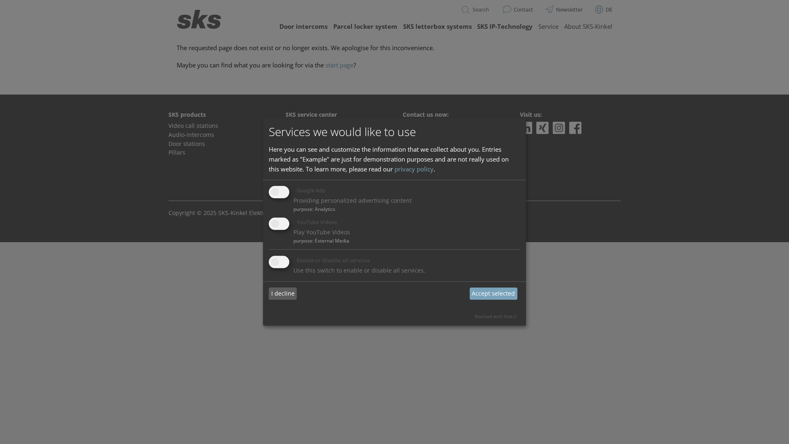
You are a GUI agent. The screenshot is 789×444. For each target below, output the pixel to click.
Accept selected (493, 293)
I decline (283, 293)
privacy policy (414, 169)
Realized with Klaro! (496, 316)
